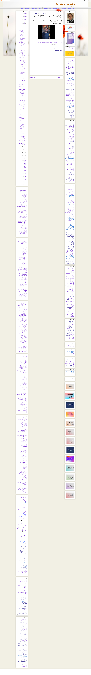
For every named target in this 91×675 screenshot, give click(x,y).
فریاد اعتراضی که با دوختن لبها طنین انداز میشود (70, 296)
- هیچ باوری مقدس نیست (23, 281)
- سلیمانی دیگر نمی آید (24, 303)
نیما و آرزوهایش (24, 344)
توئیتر (22, 8)
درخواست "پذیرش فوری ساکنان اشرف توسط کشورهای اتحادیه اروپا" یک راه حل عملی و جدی (70, 226)
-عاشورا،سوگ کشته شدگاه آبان (23, 291)
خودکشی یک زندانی (71, 93)
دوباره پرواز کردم (23, 530)
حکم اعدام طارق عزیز (70, 287)
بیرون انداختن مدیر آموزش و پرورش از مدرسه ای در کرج (22, 125)
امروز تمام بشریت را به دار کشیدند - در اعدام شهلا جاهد (70, 303)
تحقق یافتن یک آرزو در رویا (70, 192)
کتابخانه (40, 8)
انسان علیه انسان (24, 467)
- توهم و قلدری (25, 297)
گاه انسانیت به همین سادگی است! (22, 464)
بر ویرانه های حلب (24, 572)
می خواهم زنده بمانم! (23, 470)
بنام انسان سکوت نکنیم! (23, 476)
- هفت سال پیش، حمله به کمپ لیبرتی (22, 241)
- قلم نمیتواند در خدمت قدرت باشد (22, 222)
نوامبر (24, 22)
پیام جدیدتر (60, 77)
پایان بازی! (72, 108)
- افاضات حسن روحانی (24, 242)
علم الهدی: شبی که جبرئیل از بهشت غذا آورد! (70, 300)
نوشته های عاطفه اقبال (65, 4)
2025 (25, 14)
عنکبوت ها (72, 82)
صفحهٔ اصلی (46, 77)
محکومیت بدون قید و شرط (23, 341)
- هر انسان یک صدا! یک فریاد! (70, 94)
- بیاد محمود (25, 287)
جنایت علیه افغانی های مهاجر (23, 261)
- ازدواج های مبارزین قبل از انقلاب (22, 231)
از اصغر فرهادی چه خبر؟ (23, 365)
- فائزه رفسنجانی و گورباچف (23, 243)
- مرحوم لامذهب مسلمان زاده (23, 246)
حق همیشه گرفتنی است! (23, 545)
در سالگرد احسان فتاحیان (23, 649)
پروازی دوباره (24, 561)
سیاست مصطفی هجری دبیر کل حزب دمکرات (22, 31)
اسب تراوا (72, 272)
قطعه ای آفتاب (72, 152)
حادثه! (25, 623)
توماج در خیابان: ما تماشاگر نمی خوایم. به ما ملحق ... (22, 39)
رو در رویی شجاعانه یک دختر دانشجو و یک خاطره (70, 333)
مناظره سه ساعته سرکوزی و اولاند (70, 155)
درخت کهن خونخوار (71, 193)
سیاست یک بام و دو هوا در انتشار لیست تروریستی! (70, 133)
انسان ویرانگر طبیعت (23, 523)
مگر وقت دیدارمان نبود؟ (22, 562)
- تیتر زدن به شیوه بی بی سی (23, 295)
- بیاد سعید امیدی (24, 226)
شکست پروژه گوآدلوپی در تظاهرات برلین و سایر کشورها (22, 44)
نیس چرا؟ (24, 548)
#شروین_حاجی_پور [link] (41, 42)
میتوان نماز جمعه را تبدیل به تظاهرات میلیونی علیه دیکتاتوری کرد (70, 323)
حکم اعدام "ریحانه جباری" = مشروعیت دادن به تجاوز (23, 627)
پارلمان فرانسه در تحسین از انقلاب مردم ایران (22, 112)
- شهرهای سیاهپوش (24, 288)
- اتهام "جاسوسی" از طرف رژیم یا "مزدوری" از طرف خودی (70, 189)
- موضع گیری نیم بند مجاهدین (23, 632)
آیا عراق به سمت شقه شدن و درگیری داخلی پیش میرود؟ (70, 256)
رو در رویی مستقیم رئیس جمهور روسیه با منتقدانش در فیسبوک (70, 239)
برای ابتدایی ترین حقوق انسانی (22, 307)
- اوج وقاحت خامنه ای (24, 276)
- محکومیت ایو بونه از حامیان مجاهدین (22, 282)
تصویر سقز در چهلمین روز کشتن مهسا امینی (22, 42)
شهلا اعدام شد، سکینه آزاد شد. (70, 304)
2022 (25, 19)
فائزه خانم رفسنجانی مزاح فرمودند (22, 312)
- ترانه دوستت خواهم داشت (23, 190)
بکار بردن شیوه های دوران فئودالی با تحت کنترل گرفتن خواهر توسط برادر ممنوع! (70, 68)
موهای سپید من (24, 339)
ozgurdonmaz (41, 672)
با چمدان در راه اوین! (71, 172)
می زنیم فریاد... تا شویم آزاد (23, 597)
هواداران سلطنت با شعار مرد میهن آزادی (22, 25)
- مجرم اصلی (25, 224)
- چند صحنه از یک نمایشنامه (23, 402)
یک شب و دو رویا (23, 549)
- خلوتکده (26, 306)
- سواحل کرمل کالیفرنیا (24, 254)
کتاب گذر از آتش (24, 332)
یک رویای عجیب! (71, 153)
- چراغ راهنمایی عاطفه (24, 277)
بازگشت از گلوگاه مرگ (23, 456)
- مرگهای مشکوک (25, 265)
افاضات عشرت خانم (23, 362)
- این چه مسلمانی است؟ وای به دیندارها (22, 658)
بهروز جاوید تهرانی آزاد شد (70, 263)
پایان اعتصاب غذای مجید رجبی (22, 310)
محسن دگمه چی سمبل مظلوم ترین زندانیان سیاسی (70, 201)
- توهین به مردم (25, 253)
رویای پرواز (72, 173)
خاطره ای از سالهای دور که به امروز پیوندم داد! (69, 159)
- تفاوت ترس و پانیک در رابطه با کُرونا (22, 245)
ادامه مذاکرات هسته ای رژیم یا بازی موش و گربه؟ (70, 151)
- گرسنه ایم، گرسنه (24, 383)
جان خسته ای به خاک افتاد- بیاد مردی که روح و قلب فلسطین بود (70, 372)
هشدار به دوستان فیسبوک (70, 268)
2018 (25, 163)
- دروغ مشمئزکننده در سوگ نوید (23, 294)
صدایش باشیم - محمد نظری (22, 473)
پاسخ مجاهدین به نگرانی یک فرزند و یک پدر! (70, 87)
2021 (25, 158)
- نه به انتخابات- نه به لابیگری (23, 208)
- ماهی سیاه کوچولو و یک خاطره (23, 333)
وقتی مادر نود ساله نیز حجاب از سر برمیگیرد (22, 48)
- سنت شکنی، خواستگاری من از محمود (22, 278)
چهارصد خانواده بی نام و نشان (22, 613)
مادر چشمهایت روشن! (23, 503)
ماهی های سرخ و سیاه (23, 430)
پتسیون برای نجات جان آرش (22, 454)
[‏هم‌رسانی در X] (53, 44)
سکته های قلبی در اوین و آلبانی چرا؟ (21, 370)
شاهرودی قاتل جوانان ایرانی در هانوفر (21, 364)
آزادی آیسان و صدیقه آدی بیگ (22, 61)
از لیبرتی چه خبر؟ (24, 628)
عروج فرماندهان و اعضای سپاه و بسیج (22, 82)
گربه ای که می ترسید (23, 407)
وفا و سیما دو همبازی (23, 337)
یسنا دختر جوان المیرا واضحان (22, 462)
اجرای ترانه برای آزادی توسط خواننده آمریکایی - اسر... (22, 93)
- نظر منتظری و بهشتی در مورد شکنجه (22, 392)
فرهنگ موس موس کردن (71, 190)
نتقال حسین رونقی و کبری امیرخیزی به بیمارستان (70, 251)
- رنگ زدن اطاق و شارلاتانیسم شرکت (22, 275)
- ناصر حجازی (72, 216)
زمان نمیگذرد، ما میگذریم (23, 324)
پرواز (73, 223)
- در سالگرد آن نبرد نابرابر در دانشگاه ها (22, 389)
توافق (73, 109)
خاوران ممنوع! (24, 539)
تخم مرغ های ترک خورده (71, 88)
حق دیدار (25, 604)
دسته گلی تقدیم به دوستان (23, 622)
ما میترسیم (25, 461)
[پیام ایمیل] (57, 44)
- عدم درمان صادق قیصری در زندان (22, 393)
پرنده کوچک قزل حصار (70, 351)
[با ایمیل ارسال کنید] (55, 44)
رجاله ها (25, 511)
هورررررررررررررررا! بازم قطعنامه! (22, 645)
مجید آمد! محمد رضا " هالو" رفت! (22, 596)
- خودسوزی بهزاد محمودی (23, 233)
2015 (25, 167)
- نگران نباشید (25, 258)
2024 (25, 16)
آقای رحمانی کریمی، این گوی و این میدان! (70, 71)
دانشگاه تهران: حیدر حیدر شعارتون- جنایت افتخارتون (22, 115)
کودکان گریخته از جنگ (23, 606)
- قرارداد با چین (25, 210)
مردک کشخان (24, 447)
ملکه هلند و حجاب (71, 126)
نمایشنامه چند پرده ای (23, 612)
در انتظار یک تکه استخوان (23, 361)
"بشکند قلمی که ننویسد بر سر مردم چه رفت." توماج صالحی (22, 28)
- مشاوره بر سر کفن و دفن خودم (23, 217)
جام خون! (25, 609)
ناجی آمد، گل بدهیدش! (23, 471)
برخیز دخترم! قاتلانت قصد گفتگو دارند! (22, 73)
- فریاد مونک (25, 381)
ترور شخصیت (72, 77)
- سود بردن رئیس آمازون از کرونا (23, 257)
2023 (25, 17)
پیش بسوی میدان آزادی (22, 86)
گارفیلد (25, 343)
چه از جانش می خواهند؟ (22, 522)
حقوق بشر (25, 570)
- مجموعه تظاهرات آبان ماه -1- (23, 315)
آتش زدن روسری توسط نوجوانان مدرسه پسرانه (22, 90)
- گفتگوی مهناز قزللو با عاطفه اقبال (22, 398)
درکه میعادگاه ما (23, 502)
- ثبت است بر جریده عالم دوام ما (22, 221)
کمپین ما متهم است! (71, 69)
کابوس (73, 62)
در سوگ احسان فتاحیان (70, 326)
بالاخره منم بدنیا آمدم (71, 141)
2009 (25, 176)
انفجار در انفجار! (23, 518)
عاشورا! (72, 237)
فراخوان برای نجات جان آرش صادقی (21, 453)
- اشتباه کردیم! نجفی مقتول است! (22, 319)
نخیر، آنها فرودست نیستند (23, 371)
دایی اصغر (72, 85)
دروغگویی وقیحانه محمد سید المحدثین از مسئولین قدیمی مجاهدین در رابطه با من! (70, 48)
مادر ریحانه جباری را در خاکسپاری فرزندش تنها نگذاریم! (22, 656)
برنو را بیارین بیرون (24, 369)
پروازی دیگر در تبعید (71, 288)
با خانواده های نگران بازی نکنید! (22, 608)
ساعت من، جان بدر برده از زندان (22, 305)
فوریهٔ (24, 155)
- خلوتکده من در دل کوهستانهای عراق (22, 229)
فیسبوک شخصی (34, 8)
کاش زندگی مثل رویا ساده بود (70, 61)
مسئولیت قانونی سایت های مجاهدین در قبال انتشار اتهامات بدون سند (70, 103)
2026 (25, 13)
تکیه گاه (25, 373)
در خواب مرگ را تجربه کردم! (70, 344)
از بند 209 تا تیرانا (24, 457)
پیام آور (25, 559)
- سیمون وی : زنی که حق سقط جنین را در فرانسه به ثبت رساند (22, 448)
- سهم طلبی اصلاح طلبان (24, 314)
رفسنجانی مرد (24, 418)
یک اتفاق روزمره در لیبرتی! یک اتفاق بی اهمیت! (70, 74)
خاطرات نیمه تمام (56, 8)
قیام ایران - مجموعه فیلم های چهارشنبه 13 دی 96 (23, 363)
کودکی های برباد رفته (23, 567)
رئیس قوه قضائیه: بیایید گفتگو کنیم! (22, 78)
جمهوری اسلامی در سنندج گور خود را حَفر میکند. (22, 75)
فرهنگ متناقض (24, 346)
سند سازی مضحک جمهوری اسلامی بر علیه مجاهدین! (70, 154)
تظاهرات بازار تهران (23, 138)
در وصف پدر (72, 352)
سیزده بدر (72, 147)
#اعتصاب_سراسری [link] (48, 42)
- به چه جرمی (25, 384)
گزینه (73, 142)
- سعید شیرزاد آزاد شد (24, 260)
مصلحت (73, 168)
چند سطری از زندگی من (70, 228)
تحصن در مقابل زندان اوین (23, 359)
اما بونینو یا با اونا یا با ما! (71, 117)
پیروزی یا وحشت (71, 312)
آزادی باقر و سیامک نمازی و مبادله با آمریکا (22, 128)
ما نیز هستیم (24, 486)
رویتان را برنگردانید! (23, 551)
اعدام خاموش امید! (23, 526)
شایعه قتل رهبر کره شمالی (70, 135)
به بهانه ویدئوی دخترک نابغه (22, 540)
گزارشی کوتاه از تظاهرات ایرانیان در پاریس (22, 131)
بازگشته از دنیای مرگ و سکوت (23, 450)
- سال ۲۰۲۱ (25, 189)
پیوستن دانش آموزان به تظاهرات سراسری (22, 118)
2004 (25, 182)
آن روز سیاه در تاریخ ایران (23, 581)
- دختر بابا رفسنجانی (24, 194)
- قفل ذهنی (25, 247)
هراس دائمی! (25, 624)
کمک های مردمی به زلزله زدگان (22, 479)
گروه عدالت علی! (23, 87)
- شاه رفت (25, 240)
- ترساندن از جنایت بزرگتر (23, 220)
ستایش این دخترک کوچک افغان (21, 525)
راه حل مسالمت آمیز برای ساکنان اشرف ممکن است (70, 229)
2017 (25, 164)
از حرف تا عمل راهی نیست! (22, 499)
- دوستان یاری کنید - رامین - (23, 397)
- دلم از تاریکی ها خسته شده (23, 329)
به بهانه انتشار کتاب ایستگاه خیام (22, 451)
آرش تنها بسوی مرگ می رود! (22, 452)
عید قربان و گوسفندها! (70, 245)
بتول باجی (25, 336)
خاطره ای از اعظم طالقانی (23, 349)
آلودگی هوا (72, 313)
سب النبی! (25, 428)
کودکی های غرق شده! (23, 605)
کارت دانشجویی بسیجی (22, 143)
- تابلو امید (25, 382)
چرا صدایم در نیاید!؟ (71, 162)
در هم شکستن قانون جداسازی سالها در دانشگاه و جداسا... (22, 108)
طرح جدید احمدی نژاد (71, 298)
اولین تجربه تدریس (23, 330)
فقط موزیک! (25, 427)
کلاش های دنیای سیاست (23, 230)
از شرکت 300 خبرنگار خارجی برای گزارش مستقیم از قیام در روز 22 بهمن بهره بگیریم (70, 274)
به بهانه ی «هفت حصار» (71, 114)
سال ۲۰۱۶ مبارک (23, 497)
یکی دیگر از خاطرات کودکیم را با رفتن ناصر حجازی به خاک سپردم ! (70, 218)
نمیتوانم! (25, 485)
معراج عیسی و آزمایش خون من (23, 225)
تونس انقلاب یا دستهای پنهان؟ (70, 191)
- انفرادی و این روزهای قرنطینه (23, 251)
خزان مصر (72, 244)
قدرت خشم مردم (23, 68)
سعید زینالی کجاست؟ (23, 664)
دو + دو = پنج (24, 635)
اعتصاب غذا (24, 565)
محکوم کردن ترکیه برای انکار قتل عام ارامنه (70, 262)
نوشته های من (63, 8)
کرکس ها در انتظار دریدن (71, 127)
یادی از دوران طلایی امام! (71, 81)
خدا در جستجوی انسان (70, 379)
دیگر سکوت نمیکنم (24, 405)
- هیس (26, 378)
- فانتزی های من (25, 264)
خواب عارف (72, 254)
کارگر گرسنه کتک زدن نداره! (22, 469)
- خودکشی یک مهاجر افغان (23, 284)
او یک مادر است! (24, 475)
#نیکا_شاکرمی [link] (54, 42)
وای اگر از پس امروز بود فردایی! (22, 640)
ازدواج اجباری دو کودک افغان (22, 524)
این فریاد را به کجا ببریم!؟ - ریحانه (22, 651)
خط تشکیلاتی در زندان (23, 342)
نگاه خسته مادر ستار (23, 521)
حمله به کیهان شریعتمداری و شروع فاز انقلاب (22, 134)
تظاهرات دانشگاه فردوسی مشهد (23, 137)
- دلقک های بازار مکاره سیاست (23, 219)
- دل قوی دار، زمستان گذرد (23, 248)
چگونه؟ (73, 306)
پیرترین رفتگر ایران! (71, 209)
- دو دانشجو (25, 268)
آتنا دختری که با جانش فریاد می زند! (21, 437)
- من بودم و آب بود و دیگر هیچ (23, 317)
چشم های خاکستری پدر (70, 106)
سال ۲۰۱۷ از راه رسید (23, 417)
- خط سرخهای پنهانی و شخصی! (70, 199)
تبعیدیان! (25, 588)
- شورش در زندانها (24, 252)
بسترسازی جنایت (24, 262)
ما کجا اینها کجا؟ (24, 325)
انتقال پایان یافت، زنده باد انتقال (21, 563)
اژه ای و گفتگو (23, 80)
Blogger (34, 672)
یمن (26, 465)
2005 (25, 181)
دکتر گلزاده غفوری (72, 270)
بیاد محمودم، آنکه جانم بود (23, 463)
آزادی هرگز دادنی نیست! (71, 134)
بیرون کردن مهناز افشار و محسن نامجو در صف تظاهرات (22, 141)
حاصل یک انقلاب (23, 508)
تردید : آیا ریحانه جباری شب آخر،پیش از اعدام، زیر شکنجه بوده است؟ (22, 657)
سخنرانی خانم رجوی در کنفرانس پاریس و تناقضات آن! (70, 107)
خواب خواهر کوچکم (71, 311)
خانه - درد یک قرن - (71, 8)
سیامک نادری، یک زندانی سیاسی (22, 489)
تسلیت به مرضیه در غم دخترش (70, 278)
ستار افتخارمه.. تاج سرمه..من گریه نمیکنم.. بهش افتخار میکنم (70, 181)
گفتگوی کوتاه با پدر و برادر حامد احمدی (21, 585)
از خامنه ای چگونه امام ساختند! (22, 367)
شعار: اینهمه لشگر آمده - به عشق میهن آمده (22, 120)
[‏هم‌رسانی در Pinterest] (51, 44)
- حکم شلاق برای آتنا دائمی (23, 283)
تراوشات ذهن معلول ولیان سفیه (70, 305)
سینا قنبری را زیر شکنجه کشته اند (22, 366)
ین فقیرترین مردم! (23, 550)
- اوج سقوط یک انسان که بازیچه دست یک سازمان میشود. (70, 99)
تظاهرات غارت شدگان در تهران (22, 472)
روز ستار (25, 607)
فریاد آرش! (25, 569)
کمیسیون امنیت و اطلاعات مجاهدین (22, 204)
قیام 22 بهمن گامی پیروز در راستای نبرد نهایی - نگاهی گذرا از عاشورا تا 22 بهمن (70, 276)
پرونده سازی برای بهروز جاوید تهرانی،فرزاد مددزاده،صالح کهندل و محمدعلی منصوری (70, 248)
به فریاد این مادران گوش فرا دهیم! (70, 112)
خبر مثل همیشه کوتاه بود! (70, 161)
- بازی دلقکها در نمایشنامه (23, 207)
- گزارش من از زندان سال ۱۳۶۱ (23, 279)
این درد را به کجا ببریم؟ (23, 666)
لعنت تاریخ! (24, 654)
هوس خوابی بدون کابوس (23, 629)
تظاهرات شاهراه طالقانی (22, 144)
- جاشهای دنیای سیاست (24, 255)
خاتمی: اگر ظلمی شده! (70, 215)
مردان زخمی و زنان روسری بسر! (70, 80)
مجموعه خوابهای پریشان (47, 8)
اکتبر (24, 23)
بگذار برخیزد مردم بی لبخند (23, 360)
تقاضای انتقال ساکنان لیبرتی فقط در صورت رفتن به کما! (70, 73)
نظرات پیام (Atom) (44, 79)
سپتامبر (24, 146)
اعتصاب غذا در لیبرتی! (71, 105)
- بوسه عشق (25, 377)
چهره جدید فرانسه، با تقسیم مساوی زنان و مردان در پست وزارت (70, 157)
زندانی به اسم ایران (71, 148)
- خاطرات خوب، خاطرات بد (23, 285)
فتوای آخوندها (24, 345)
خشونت (25, 357)
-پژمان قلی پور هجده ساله (23, 228)
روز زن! (72, 198)
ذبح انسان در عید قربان (71, 354)
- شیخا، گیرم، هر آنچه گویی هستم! (70, 100)
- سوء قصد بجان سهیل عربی (23, 404)
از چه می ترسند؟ (24, 665)
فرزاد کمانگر (24, 535)
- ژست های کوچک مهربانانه (23, 216)
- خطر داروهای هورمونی (24, 198)
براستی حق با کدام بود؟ (23, 335)
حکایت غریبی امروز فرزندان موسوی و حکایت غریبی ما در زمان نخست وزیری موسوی (70, 196)
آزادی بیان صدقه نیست (70, 307)
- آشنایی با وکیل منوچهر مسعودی (23, 235)
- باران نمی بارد (25, 372)
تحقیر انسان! (24, 512)
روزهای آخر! (24, 574)
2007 (25, 178)
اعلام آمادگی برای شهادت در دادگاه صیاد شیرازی (70, 346)
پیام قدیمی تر (32, 77)
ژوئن (24, 149)
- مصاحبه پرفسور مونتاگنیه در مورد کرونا (22, 256)
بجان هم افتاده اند (24, 483)
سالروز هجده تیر (72, 167)
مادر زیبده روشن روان (23, 619)
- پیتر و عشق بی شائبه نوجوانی (23, 334)
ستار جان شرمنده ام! (71, 180)
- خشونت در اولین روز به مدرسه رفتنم (22, 212)
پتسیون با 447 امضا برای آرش (22, 455)
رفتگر (25, 506)
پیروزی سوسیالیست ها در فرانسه (70, 163)
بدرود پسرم (25, 587)
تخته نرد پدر (24, 580)
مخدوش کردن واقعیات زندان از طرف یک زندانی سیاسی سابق (22, 423)
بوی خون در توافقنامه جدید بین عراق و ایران (70, 204)
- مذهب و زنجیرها (25, 223)
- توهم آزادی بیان (25, 196)
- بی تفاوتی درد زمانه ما (71, 353)
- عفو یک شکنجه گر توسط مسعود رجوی (22, 206)
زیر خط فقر (25, 566)
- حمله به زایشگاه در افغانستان (23, 267)
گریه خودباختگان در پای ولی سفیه (69, 286)
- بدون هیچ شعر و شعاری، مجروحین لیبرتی (71, 63)
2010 (25, 175)
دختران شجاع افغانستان (22, 100)
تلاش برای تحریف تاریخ (23, 340)
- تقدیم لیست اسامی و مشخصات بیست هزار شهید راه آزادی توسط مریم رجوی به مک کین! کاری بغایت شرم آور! (22, 435)
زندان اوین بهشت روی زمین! (22, 449)
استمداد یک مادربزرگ (23, 466)
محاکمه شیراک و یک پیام (70, 241)
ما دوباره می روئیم (24, 487)
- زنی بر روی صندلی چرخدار (23, 318)
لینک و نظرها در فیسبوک (46, 39)
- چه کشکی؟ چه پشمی (24, 192)
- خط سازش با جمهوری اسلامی (23, 205)
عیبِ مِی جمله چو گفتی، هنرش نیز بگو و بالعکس (22, 53)
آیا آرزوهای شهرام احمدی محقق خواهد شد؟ (23, 547)
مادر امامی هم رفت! (70, 208)
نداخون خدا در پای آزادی (71, 321)
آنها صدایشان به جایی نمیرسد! (22, 460)
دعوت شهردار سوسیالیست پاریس (22, 98)
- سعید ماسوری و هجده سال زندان (22, 391)
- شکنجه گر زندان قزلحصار (23, 328)
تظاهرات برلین (23, 55)
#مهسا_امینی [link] (60, 42)
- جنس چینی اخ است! (24, 266)
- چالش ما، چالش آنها (24, 313)
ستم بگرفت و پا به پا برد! (70, 334)
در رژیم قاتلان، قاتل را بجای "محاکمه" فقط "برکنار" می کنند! (70, 179)
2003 (25, 184)
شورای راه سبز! (71, 207)
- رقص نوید (25, 209)
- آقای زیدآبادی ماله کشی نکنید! (23, 326)
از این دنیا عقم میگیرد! (23, 638)
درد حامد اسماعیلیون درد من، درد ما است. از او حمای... (22, 34)
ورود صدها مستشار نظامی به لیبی (70, 194)
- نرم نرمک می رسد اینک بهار (23, 211)
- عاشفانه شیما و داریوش (24, 380)
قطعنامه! (25, 573)
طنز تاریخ (72, 240)
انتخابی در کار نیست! (23, 441)
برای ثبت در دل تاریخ (23, 630)
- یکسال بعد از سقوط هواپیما (23, 191)
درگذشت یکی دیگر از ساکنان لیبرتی (21, 594)
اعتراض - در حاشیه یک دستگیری (22, 571)
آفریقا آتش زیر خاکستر (71, 145)
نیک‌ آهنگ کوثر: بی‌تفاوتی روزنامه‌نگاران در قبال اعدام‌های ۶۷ (22, 663)
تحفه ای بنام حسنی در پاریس (22, 321)
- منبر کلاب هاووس (24, 213)
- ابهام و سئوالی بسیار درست (23, 280)
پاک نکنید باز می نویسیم (23, 122)
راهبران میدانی (23, 36)
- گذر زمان (25, 412)
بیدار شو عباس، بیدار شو (22, 504)
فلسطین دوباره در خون (23, 637)
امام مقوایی (72, 131)
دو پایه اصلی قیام (23, 66)
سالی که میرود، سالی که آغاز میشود (22, 579)
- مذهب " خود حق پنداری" (23, 316)
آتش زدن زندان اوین (22, 69)
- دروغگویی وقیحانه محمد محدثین (22, 269)
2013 (25, 170)
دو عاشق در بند (24, 564)
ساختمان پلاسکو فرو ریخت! (22, 421)
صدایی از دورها (71, 327)
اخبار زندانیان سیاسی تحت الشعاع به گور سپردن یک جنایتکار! (22, 420)
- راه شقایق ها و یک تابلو (24, 263)
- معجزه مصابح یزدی (24, 195)
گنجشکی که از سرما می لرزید (22, 614)
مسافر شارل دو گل (24, 338)
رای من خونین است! (71, 146)
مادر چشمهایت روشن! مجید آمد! (22, 595)
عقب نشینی (72, 316)
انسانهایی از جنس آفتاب (23, 490)
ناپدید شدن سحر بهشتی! (22, 556)
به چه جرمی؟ (24, 631)
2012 (25, 172)
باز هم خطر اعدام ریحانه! (23, 653)
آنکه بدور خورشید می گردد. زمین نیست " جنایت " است (22, 431)
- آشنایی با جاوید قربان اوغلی (23, 232)
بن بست (25, 429)
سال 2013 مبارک (71, 60)
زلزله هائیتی (72, 271)
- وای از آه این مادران (24, 379)
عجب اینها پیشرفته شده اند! (22, 650)
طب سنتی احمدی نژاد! (71, 132)
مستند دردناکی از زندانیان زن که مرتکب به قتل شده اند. (70, 259)
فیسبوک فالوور (27, 8)
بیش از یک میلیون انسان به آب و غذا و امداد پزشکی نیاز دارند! (22, 598)
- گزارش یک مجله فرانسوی (23, 199)
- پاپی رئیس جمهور (24, 197)
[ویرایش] (17, 614)
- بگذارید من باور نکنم (24, 227)
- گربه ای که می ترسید (24, 401)
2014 (25, 169)
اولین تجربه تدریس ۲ (23, 331)
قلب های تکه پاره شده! (22, 560)
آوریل (24, 152)
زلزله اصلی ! (24, 477)
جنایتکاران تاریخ (24, 440)
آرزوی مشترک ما (23, 529)
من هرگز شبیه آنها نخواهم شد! (22, 642)
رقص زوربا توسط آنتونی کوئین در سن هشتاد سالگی (70, 280)
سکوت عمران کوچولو (23, 553)
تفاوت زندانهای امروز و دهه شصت (69, 125)
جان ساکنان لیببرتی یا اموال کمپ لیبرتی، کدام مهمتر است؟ (22, 528)
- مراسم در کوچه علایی (24, 320)
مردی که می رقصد (24, 586)
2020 (25, 160)
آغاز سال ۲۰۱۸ (25, 356)
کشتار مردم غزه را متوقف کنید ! (22, 639)
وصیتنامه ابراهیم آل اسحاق (70, 234)
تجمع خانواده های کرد (23, 507)
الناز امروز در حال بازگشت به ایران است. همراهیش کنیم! (22, 64)
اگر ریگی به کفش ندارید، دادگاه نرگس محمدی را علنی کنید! (22, 601)
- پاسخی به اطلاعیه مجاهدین (23, 203)
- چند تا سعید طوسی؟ (24, 403)
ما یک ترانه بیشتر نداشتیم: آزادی (22, 488)
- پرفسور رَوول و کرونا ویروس (23, 250)
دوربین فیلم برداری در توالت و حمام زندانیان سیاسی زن (22, 648)
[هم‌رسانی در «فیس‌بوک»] (52, 44)
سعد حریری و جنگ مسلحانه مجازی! (21, 482)
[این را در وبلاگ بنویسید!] (54, 44)
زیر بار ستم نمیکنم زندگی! (23, 424)
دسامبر (24, 20)
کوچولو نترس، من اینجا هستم (70, 66)
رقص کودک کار (24, 425)
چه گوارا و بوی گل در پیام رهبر (22, 368)
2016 (25, 166)
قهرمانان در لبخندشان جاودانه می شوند (70, 329)
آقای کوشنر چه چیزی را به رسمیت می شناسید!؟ (70, 325)
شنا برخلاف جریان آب (71, 297)
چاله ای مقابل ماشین (23, 304)
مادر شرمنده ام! (23, 552)
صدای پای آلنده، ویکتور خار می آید (22, 347)
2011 (25, 173)
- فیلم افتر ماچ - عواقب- (24, 193)
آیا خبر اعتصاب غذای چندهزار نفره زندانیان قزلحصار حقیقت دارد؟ (69, 113)
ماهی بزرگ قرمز (72, 92)
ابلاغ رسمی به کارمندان (71, 143)
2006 (25, 179)
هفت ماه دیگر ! (24, 646)
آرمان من (25, 484)
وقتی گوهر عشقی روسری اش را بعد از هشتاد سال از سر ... (22, 58)
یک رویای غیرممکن (23, 536)
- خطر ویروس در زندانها (24, 244)
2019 (25, 161)
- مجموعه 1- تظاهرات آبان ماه (23, 351)
